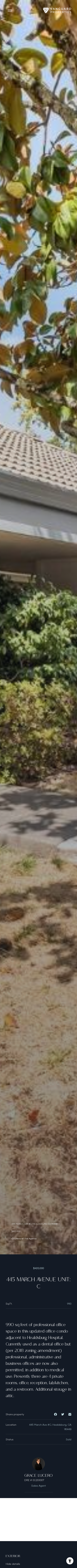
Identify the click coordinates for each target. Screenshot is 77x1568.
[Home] (57, 10)
